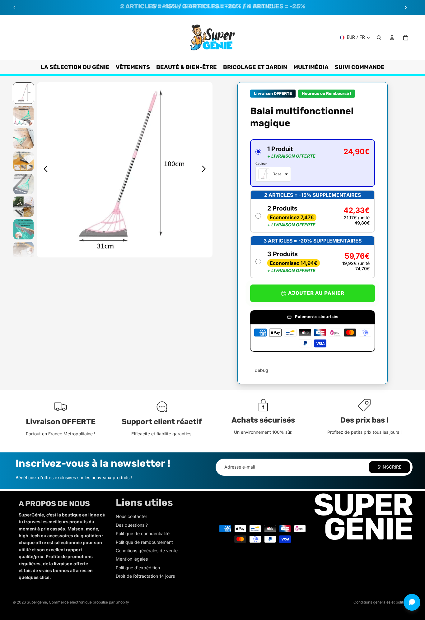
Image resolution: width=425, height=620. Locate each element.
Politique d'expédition (138, 567)
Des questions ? (132, 525)
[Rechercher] (379, 37)
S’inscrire (389, 467)
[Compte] (392, 37)
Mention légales (132, 559)
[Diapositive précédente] (14, 7)
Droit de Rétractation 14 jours (145, 576)
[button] (312, 163)
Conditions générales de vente (147, 550)
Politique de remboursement (144, 542)
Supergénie (37, 602)
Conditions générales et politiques (383, 602)
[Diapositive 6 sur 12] (23, 207)
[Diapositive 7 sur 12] (23, 229)
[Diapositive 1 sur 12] (23, 93)
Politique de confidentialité (143, 533)
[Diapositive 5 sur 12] (23, 184)
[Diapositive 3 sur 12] (23, 138)
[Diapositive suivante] (406, 7)
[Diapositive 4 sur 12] (23, 161)
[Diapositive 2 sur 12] (23, 116)
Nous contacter (131, 516)
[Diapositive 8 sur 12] (23, 252)
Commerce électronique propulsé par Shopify (89, 602)
